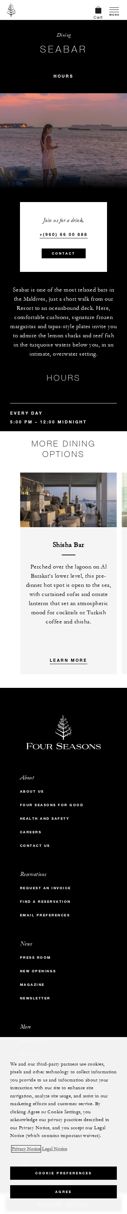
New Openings (38, 971)
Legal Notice (54, 1149)
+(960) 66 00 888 (64, 234)
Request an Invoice (45, 888)
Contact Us (35, 845)
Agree (63, 1192)
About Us (32, 791)
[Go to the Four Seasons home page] (11, 10)
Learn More (68, 660)
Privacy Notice (26, 1149)
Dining (64, 35)
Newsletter (35, 998)
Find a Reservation (45, 901)
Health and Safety (45, 818)
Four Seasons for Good (52, 805)
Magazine (32, 984)
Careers (31, 832)
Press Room (35, 957)
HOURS (63, 76)
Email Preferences (45, 915)
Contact (63, 253)
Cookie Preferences (63, 1173)
